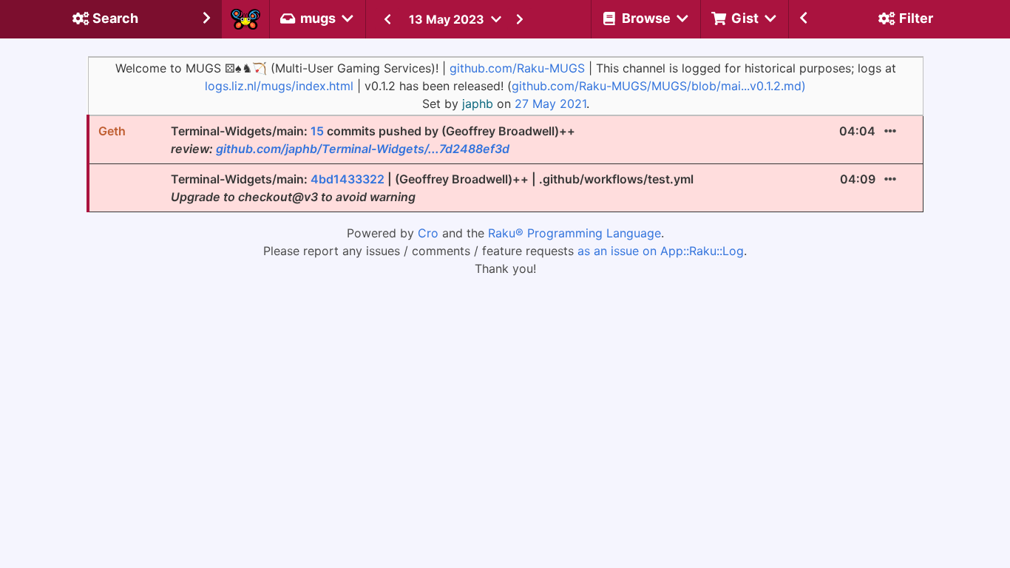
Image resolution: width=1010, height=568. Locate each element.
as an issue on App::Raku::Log (660, 250)
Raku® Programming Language (574, 233)
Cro (428, 233)
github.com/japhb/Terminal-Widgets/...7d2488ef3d (362, 148)
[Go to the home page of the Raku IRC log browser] (245, 19)
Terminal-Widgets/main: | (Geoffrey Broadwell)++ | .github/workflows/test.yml (432, 188)
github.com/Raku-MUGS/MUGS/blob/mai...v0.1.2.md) (659, 85)
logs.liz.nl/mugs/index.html (279, 85)
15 (317, 131)
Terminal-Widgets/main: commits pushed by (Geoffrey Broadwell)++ (373, 140)
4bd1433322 (347, 179)
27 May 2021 (550, 103)
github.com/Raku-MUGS (517, 68)
